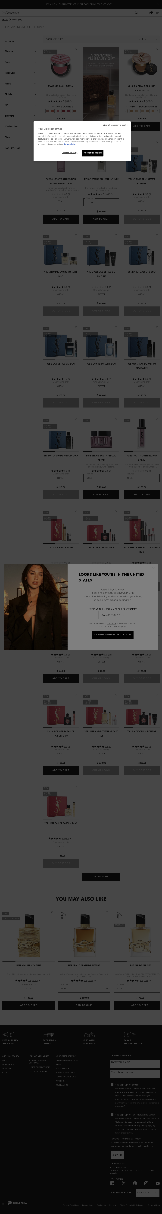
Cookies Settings (69, 153)
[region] (82, 141)
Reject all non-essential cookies (115, 125)
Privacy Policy (70, 144)
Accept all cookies (93, 153)
